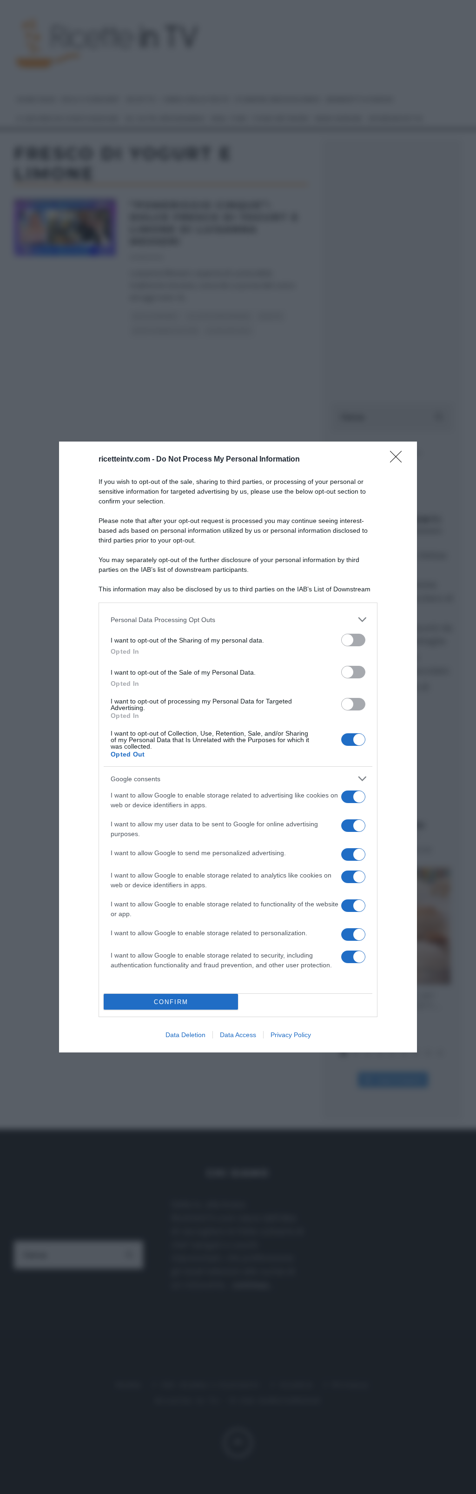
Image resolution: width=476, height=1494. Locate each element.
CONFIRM (171, 1001)
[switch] (353, 640)
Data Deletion (185, 1034)
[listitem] (238, 619)
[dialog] (238, 747)
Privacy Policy (291, 1034)
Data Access (238, 1034)
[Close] (399, 460)
